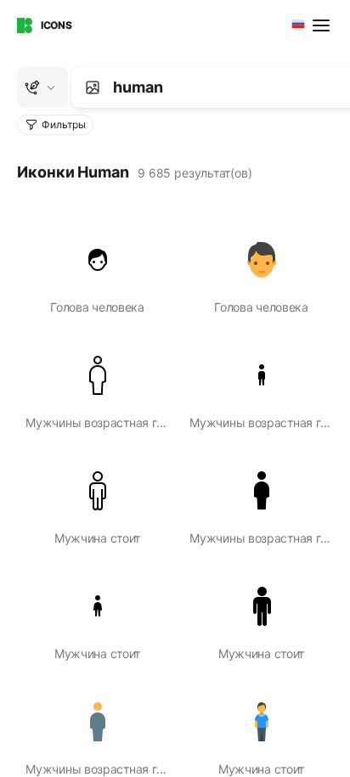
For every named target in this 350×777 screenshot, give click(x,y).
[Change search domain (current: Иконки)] (42, 87)
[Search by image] (92, 87)
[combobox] (296, 25)
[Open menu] (323, 25)
